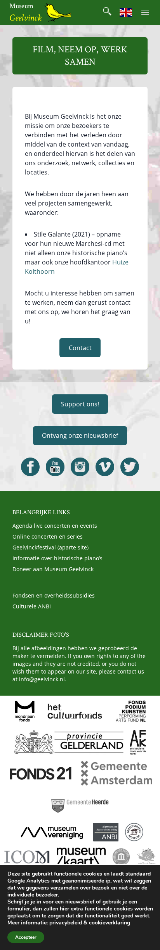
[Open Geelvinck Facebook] (30, 467)
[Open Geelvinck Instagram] (80, 467)
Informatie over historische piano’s (57, 558)
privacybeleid (65, 922)
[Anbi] (106, 832)
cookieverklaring (109, 922)
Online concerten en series (47, 536)
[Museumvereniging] (52, 832)
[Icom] (27, 857)
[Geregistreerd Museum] (134, 832)
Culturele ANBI (31, 606)
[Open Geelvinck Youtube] (55, 467)
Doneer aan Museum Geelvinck (53, 569)
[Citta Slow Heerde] (146, 857)
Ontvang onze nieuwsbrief (80, 435)
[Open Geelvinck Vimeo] (105, 467)
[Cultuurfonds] (75, 711)
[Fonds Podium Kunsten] (130, 711)
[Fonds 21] (41, 773)
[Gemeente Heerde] (80, 804)
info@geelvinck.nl (42, 679)
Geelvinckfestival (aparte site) (50, 547)
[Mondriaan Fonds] (25, 711)
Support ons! (80, 404)
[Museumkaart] (81, 857)
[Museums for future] (121, 857)
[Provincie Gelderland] (69, 742)
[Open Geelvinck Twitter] (129, 467)
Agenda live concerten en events (54, 525)
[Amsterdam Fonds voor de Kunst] (138, 742)
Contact (80, 348)
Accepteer (26, 937)
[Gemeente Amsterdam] (116, 773)
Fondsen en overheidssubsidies (53, 595)
